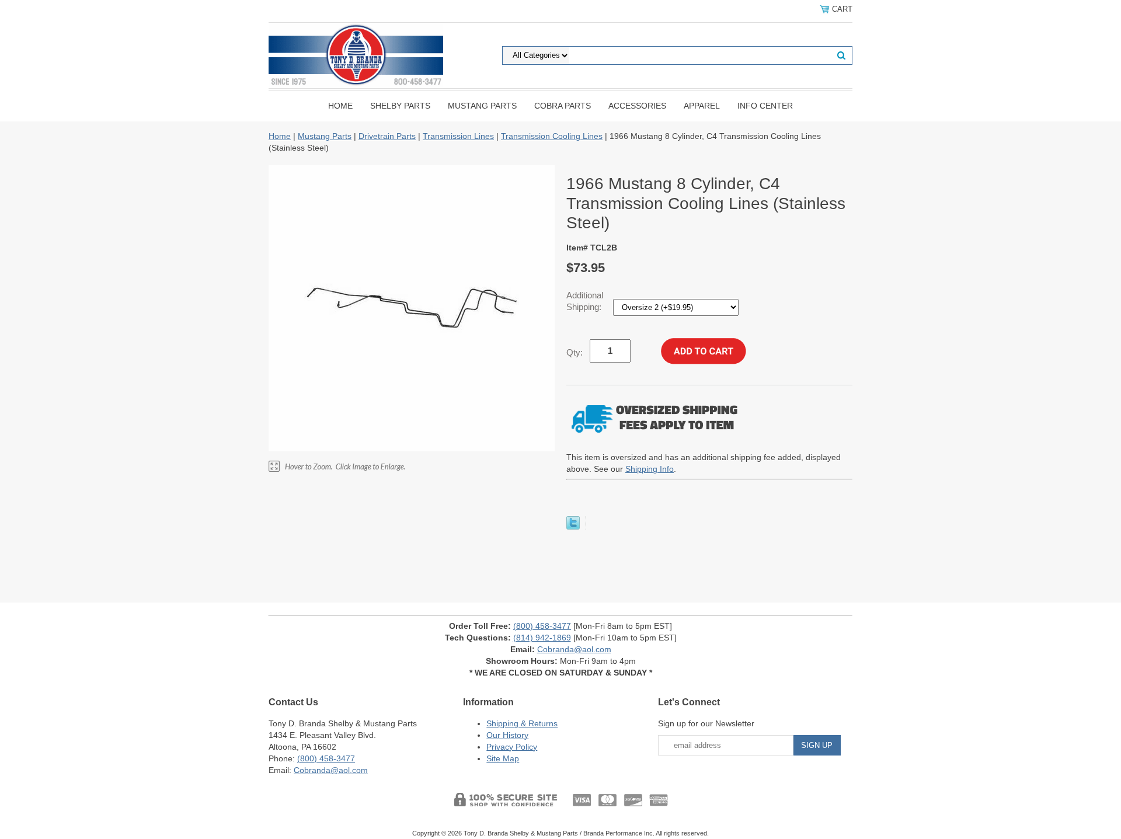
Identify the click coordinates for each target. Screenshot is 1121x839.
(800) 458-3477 (542, 626)
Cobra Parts (562, 105)
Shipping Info (649, 469)
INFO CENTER (765, 105)
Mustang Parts (482, 105)
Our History (507, 735)
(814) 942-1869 (542, 637)
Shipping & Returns (522, 723)
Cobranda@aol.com (574, 649)
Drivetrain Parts (387, 136)
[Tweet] (573, 526)
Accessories (637, 105)
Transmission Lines (458, 136)
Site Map (502, 758)
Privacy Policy (511, 746)
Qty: (574, 352)
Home (340, 105)
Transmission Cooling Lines (552, 136)
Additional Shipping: (585, 301)
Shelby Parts (400, 105)
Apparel (702, 105)
